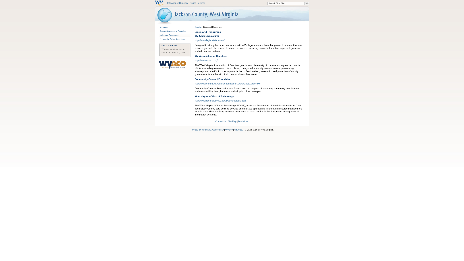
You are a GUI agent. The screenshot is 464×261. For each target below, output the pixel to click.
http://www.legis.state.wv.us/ (210, 40)
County (198, 27)
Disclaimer (243, 121)
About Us (164, 27)
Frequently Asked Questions (172, 39)
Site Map (232, 121)
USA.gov (238, 130)
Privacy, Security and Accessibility (207, 130)
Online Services (197, 3)
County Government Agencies (173, 31)
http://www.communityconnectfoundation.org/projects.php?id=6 (227, 83)
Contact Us (220, 121)
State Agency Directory (177, 3)
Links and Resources (169, 35)
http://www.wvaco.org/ (206, 60)
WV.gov (229, 130)
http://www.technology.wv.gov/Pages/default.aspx (220, 100)
